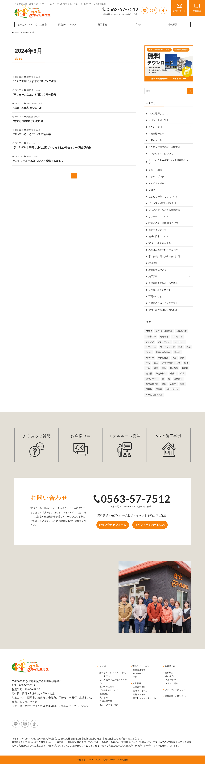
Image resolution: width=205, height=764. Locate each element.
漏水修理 (174, 368)
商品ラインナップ (157, 230)
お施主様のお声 (156, 133)
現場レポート (152, 379)
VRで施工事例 (168, 436)
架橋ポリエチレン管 (171, 363)
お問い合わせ (179, 11)
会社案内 (169, 676)
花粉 (164, 384)
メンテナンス (164, 342)
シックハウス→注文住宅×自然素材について (169, 162)
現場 (182, 373)
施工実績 (152, 276)
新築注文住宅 (139, 670)
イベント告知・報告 (158, 120)
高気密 (159, 389)
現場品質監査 (106, 701)
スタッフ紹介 (171, 683)
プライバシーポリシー (175, 690)
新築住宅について (157, 269)
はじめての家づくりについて (163, 196)
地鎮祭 (177, 352)
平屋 (174, 357)
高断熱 (149, 389)
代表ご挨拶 (170, 680)
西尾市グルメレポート (159, 289)
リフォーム (151, 347)
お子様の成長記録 (164, 331)
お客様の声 (181, 331)
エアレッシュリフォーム (144, 698)
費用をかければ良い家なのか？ (164, 309)
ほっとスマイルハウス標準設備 (164, 210)
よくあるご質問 (36, 436)
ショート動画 (155, 170)
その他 (151, 190)
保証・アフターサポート (111, 705)
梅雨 (186, 363)
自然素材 (178, 379)
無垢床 (185, 368)
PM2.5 (149, 331)
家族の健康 (163, 357)
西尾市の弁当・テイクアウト (163, 303)
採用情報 (152, 263)
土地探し (104, 694)
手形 (148, 363)
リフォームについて (158, 216)
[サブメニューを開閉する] (189, 127)
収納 (188, 347)
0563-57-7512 (122, 9)
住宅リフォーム (140, 691)
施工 (156, 363)
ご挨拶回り (151, 336)
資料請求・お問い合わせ (176, 696)
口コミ (149, 352)
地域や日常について (158, 236)
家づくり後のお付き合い (160, 243)
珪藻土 (173, 373)
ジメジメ (150, 342)
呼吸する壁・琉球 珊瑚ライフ (163, 223)
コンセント (177, 336)
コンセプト (105, 676)
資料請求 (197, 11)
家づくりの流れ (107, 686)
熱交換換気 (161, 373)
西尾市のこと (155, 296)
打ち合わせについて (109, 690)
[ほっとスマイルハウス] (32, 11)
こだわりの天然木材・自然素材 (164, 147)
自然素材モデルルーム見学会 (163, 283)
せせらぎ (164, 336)
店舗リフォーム (140, 694)
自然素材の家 (152, 384)
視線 (182, 384)
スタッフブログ (156, 176)
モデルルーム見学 (125, 436)
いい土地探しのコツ (158, 113)
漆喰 (164, 368)
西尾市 (173, 384)
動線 (180, 347)
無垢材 (149, 373)
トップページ (105, 666)
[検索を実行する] (190, 91)
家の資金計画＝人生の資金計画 (164, 256)
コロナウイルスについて (160, 153)
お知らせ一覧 (155, 140)
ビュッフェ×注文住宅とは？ (162, 203)
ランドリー (179, 342)
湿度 (156, 368)
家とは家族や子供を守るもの (163, 249)
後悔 (182, 357)
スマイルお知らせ (157, 183)
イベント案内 (155, 126)
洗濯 (148, 368)
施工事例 (136, 683)
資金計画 (104, 697)
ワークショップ (167, 347)
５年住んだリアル (154, 394)
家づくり (150, 357)
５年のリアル (172, 389)
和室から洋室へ (163, 352)
